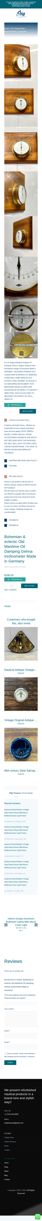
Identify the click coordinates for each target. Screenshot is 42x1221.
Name (7, 1031)
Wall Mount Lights (21, 928)
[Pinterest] (32, 606)
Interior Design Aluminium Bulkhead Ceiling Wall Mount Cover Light (21, 921)
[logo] (21, 9)
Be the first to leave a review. (15, 567)
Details (21, 909)
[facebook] (12, 1201)
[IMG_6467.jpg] (21, 628)
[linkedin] (34, 1201)
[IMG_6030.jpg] (21, 201)
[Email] (36, 606)
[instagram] (7, 1201)
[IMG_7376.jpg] (21, 678)
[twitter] (18, 1201)
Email (7, 1042)
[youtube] (29, 1201)
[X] (28, 606)
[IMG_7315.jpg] (21, 728)
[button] (21, 420)
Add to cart (29, 586)
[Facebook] (24, 606)
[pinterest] (23, 1201)
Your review (9, 1009)
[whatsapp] (21, 1208)
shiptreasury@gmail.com (13, 1123)
